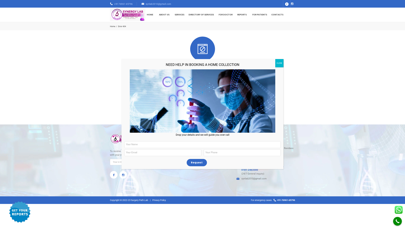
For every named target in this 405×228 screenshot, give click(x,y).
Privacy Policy (159, 200)
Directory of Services (201, 14)
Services (179, 14)
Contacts (277, 14)
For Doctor (226, 14)
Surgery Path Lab (139, 200)
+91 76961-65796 (123, 4)
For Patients (259, 14)
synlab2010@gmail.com (158, 4)
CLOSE (279, 63)
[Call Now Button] (397, 221)
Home (150, 14)
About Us (164, 14)
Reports (242, 14)
